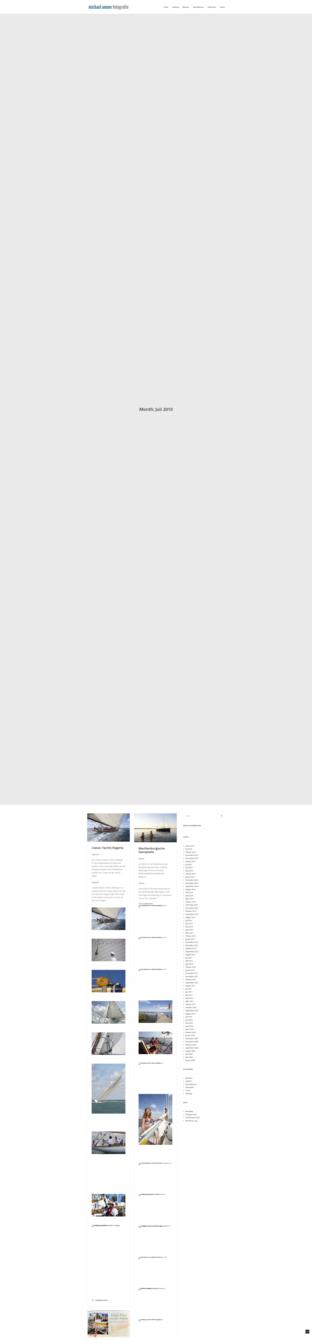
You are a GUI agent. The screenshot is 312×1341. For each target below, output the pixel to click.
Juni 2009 (189, 1054)
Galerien (188, 1081)
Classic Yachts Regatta (107, 848)
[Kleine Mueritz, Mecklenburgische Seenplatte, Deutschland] (155, 1053)
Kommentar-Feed (192, 1117)
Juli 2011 (188, 989)
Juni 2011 (189, 992)
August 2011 (190, 986)
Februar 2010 (190, 1032)
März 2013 (189, 933)
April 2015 (189, 871)
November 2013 (191, 908)
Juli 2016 (188, 849)
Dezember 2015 (191, 855)
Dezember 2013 (191, 905)
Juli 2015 (188, 864)
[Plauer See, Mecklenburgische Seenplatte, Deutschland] (155, 1144)
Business (186, 7)
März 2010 (189, 1029)
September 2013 (191, 914)
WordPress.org (191, 1121)
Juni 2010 (189, 1020)
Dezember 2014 (191, 880)
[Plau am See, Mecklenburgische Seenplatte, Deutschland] (155, 1257)
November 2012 (191, 945)
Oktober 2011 (190, 979)
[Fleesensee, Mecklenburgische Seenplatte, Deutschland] (155, 969)
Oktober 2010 (190, 1007)
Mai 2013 (189, 927)
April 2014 (189, 895)
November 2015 (191, 858)
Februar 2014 (190, 902)
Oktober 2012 (190, 948)
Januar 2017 (190, 846)
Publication (212, 7)
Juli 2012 (188, 958)
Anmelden (189, 1111)
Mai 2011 (189, 995)
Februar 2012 (190, 967)
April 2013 (189, 930)
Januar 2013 (190, 939)
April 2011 (189, 998)
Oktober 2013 (190, 911)
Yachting (175, 7)
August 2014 (190, 889)
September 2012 (191, 951)
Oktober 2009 (190, 1045)
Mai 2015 (189, 867)
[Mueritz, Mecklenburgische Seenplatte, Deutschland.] (155, 1319)
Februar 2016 (190, 852)
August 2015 (190, 861)
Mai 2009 (189, 1057)
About (222, 7)
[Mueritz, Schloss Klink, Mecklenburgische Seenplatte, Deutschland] (155, 1194)
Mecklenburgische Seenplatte (152, 850)
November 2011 (191, 976)
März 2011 (189, 1001)
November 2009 (191, 1041)
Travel (165, 7)
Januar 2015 (190, 877)
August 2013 (190, 917)
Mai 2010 (189, 1023)
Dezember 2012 (191, 942)
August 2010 (190, 1014)
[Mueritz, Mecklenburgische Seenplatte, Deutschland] (155, 1063)
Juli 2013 (188, 920)
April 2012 (189, 964)
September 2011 (191, 982)
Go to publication (146, 903)
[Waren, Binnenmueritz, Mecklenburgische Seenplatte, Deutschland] (155, 1288)
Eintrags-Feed (190, 1114)
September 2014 (191, 886)
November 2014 (191, 883)
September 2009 (191, 1048)
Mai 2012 (189, 961)
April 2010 (189, 1026)
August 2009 (190, 1051)
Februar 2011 (190, 1004)
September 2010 (191, 1010)
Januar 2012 (190, 970)
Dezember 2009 (191, 1038)
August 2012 (190, 954)
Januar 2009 (190, 1060)
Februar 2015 (190, 874)
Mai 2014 (189, 892)
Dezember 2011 (191, 973)
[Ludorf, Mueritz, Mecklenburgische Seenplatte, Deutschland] (155, 1022)
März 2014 (189, 898)
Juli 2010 (188, 1017)
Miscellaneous (198, 7)
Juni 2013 (189, 923)
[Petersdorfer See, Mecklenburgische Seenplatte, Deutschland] (155, 1163)
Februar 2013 (190, 936)
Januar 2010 (190, 1035)
